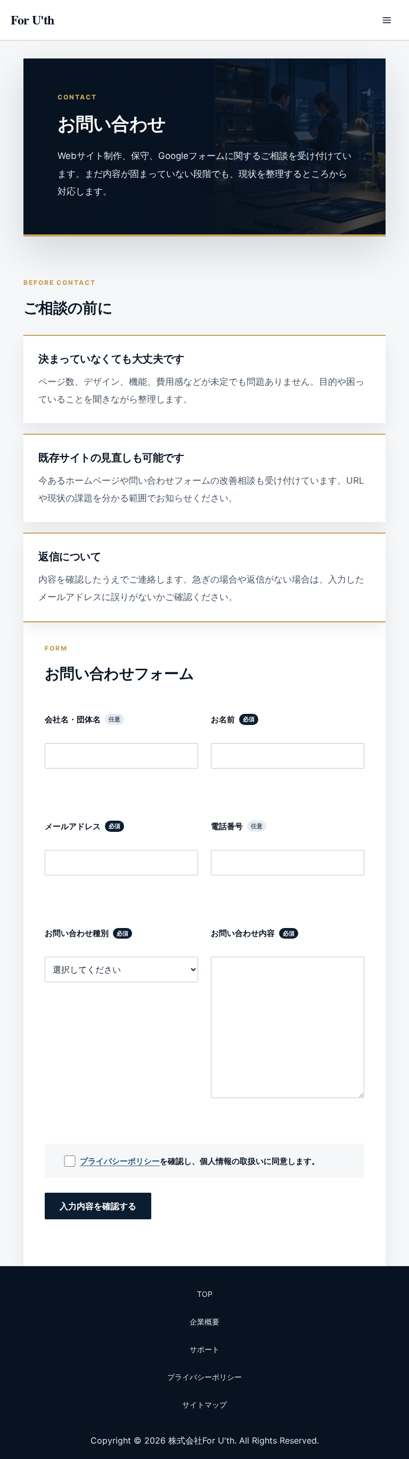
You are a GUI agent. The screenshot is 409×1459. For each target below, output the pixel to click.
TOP (204, 1293)
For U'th (32, 19)
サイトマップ (204, 1404)
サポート (204, 1349)
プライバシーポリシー (120, 1161)
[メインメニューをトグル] (386, 20)
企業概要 (204, 1321)
